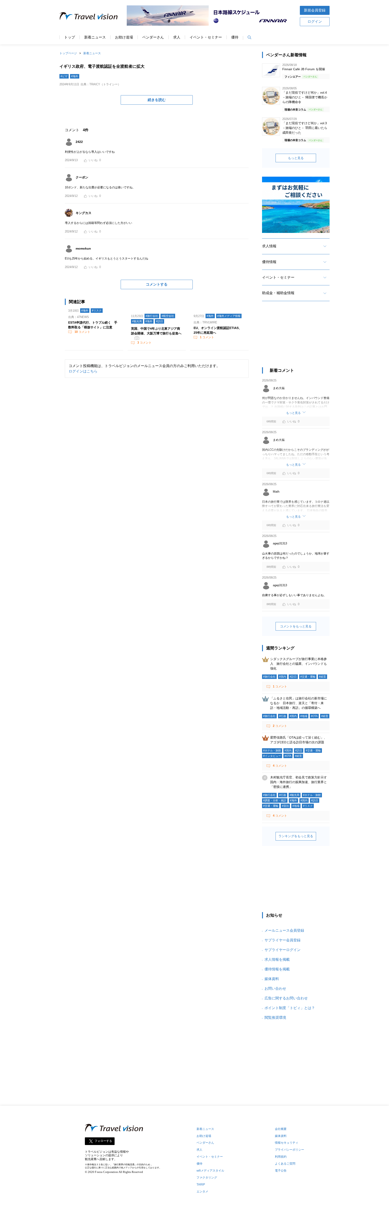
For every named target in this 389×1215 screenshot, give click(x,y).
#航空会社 (168, 316)
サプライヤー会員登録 (283, 940)
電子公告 (281, 1170)
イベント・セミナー (206, 37)
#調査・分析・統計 (274, 800)
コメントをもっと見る (296, 626)
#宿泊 (285, 805)
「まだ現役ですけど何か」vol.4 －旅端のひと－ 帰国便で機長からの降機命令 (304, 97)
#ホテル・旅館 (272, 750)
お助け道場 (124, 37)
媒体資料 (272, 979)
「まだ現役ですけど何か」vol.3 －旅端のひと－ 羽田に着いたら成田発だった (304, 127)
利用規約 (281, 1156)
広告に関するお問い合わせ (286, 998)
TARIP (201, 1184)
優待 (234, 37)
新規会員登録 (315, 10)
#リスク (97, 310)
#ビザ (64, 76)
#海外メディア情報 (228, 316)
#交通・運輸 (307, 676)
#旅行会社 (152, 316)
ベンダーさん (153, 37)
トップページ (68, 53)
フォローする (103, 1141)
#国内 (282, 676)
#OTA (314, 716)
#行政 (282, 716)
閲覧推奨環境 (275, 1017)
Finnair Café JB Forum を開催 (303, 69)
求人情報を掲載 (277, 959)
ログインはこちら (83, 371)
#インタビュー (272, 755)
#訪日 (159, 321)
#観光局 (137, 321)
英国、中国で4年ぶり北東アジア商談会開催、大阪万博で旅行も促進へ (156, 331)
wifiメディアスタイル (210, 1170)
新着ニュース (95, 37)
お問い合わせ (275, 988)
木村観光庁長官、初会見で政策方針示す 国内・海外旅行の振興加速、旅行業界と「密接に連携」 (300, 782)
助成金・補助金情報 (278, 293)
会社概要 (281, 1129)
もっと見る (296, 158)
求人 (176, 37)
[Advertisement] (296, 338)
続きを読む (157, 100)
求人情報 (269, 246)
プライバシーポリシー (289, 1149)
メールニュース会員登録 (284, 930)
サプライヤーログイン (283, 950)
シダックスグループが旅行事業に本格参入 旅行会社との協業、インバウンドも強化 (298, 663)
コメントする (156, 284)
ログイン (315, 21)
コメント (82, 332)
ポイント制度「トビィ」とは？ (290, 1008)
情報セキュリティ (286, 1142)
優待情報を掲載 (277, 969)
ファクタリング (207, 1177)
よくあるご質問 (285, 1163)
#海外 (74, 76)
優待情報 (269, 262)
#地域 (303, 716)
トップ (69, 37)
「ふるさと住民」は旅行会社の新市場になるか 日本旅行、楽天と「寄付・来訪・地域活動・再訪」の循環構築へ (298, 703)
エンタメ (202, 1191)
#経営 (322, 676)
